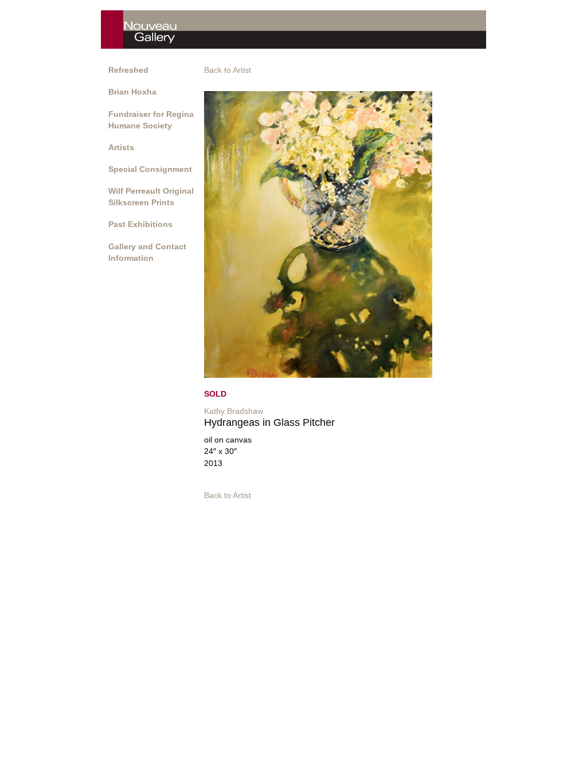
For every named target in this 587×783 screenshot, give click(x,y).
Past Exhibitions (140, 224)
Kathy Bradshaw (233, 411)
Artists (121, 147)
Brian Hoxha (132, 91)
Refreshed (128, 70)
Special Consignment (150, 169)
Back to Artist (227, 70)
